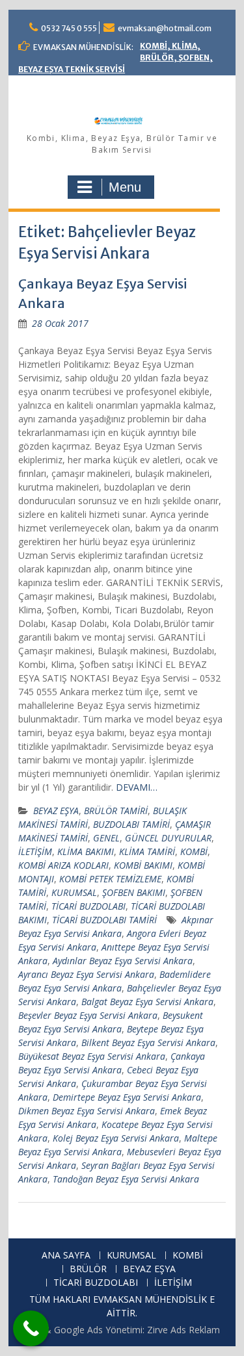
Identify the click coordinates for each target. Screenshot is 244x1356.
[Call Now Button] (31, 1328)
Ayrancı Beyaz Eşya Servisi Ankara (86, 974)
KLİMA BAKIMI (85, 851)
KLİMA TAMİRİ (147, 851)
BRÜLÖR (88, 1269)
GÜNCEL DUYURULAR (168, 838)
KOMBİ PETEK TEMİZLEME (110, 879)
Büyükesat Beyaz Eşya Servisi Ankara (91, 1056)
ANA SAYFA (66, 1255)
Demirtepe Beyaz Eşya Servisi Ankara (127, 1097)
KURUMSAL (74, 892)
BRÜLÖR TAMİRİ (116, 810)
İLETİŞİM (35, 851)
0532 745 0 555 (69, 28)
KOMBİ (194, 851)
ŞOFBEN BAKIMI (133, 892)
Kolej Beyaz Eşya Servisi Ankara (116, 1138)
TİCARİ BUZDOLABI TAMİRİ (104, 920)
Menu (125, 187)
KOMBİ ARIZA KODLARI (63, 865)
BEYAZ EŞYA (56, 810)
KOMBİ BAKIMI (143, 865)
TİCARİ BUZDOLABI (88, 906)
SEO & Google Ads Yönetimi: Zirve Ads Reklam (122, 1330)
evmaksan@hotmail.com (164, 28)
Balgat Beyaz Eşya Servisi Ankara (147, 1001)
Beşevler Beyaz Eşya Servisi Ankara (87, 1015)
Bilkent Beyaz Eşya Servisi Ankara (148, 1042)
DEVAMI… (136, 787)
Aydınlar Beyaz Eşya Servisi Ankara (123, 960)
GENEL (106, 838)
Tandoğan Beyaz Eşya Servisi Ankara (126, 1179)
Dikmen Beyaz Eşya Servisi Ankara (86, 1111)
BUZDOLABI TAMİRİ (131, 824)
